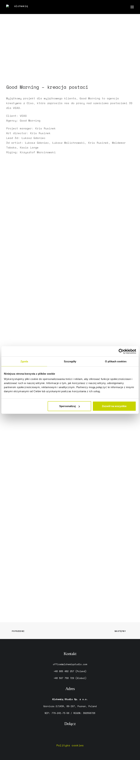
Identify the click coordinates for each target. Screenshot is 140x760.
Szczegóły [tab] (70, 361)
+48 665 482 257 (64, 671)
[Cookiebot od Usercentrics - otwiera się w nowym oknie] (121, 351)
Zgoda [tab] (24, 361)
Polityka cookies (70, 745)
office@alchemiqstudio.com (70, 664)
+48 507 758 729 (64, 678)
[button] (132, 7)
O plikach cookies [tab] (116, 361)
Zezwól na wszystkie (114, 406)
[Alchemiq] (19, 7)
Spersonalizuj (67, 406)
